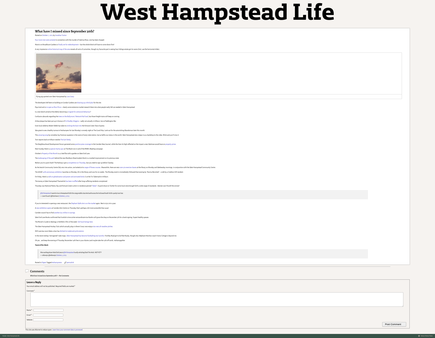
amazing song (43, 135)
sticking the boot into (74, 126)
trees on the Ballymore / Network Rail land (73, 116)
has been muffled (72, 181)
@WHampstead (45, 193)
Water (94, 186)
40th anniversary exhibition (52, 172)
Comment (31, 291)
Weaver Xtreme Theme (427, 336)
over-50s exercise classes (128, 167)
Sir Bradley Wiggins (72, 121)
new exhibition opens (43, 208)
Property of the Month (49, 153)
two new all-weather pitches (103, 226)
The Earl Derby (65, 140)
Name (29, 310)
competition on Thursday (76, 163)
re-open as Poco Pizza (53, 107)
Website (29, 320)
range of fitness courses (92, 167)
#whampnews (57, 262)
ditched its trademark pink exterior (72, 231)
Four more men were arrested (45, 40)
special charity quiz (57, 149)
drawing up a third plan (85, 103)
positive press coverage (83, 144)
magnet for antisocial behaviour (79, 112)
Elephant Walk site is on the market (83, 203)
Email (29, 315)
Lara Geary (70, 96)
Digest (44, 262)
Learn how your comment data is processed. (67, 330)
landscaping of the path (46, 158)
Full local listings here (85, 222)
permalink (70, 262)
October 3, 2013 (64, 196)
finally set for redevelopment (68, 45)
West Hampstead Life (13, 336)
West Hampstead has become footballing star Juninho (85, 236)
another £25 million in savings (64, 213)
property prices (170, 144)
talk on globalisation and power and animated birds (66, 177)
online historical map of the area (59, 49)
